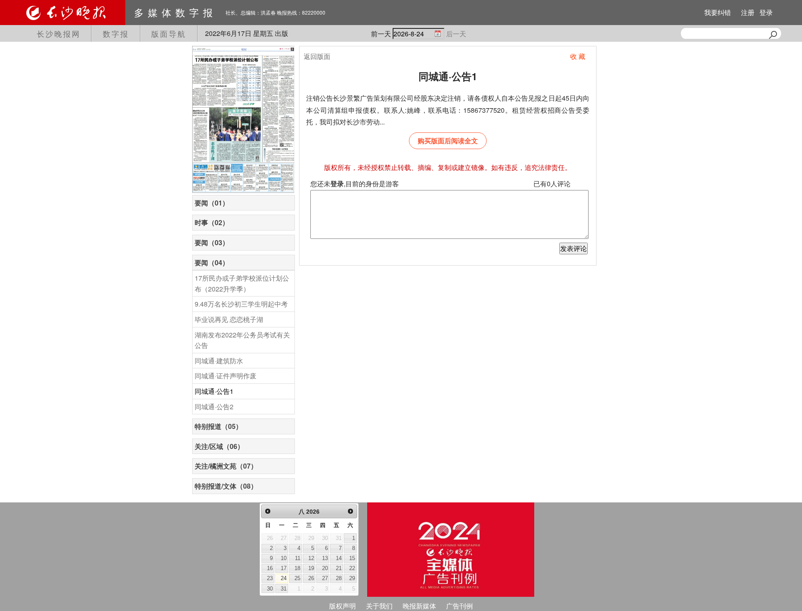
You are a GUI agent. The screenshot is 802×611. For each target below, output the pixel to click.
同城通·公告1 (214, 391)
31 (284, 589)
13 (325, 558)
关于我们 (379, 606)
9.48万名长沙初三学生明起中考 (241, 304)
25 (297, 578)
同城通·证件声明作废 (225, 375)
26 (311, 578)
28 (339, 578)
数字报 (116, 33)
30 (270, 589)
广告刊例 (459, 606)
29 (352, 578)
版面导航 (168, 33)
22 (352, 568)
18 (297, 568)
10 (284, 558)
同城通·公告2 (214, 406)
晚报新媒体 (419, 606)
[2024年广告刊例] (450, 549)
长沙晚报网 (59, 33)
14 (339, 558)
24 (284, 578)
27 (325, 578)
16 (270, 568)
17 (284, 568)
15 (352, 558)
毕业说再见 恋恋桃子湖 (229, 319)
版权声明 (342, 606)
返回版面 (317, 56)
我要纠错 (717, 12)
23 (270, 578)
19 (311, 568)
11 (297, 558)
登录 (766, 12)
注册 (747, 12)
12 (311, 558)
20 (325, 568)
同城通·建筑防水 (219, 360)
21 (339, 568)
